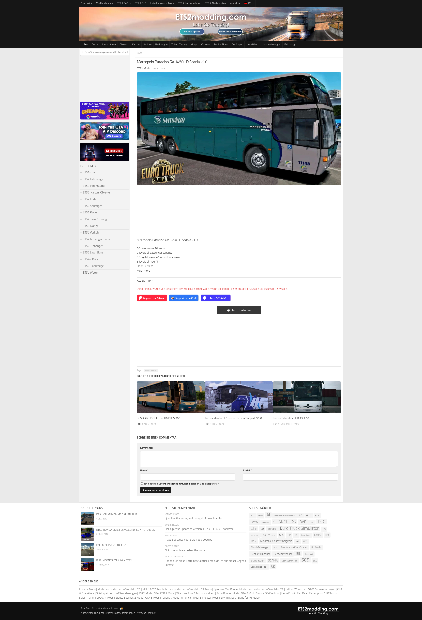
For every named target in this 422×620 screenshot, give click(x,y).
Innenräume (109, 44)
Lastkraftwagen (272, 44)
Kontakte (235, 3)
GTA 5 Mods (152, 597)
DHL (312, 522)
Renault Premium (283, 553)
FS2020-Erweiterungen (321, 589)
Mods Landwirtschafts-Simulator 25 (119, 589)
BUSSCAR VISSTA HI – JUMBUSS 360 (158, 418)
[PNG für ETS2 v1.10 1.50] (87, 549)
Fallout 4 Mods (170, 597)
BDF (317, 515)
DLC (321, 521)
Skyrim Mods (228, 597)
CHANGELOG (284, 521)
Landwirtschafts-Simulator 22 (266, 589)
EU (262, 528)
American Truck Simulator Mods (200, 597)
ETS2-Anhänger (93, 246)
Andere (147, 44)
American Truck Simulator (284, 516)
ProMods (316, 547)
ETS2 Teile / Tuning (95, 219)
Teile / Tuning (179, 44)
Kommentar (146, 447)
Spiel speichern (105, 593)
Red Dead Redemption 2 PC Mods (317, 593)
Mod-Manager (260, 547)
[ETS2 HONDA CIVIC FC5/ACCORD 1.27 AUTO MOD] (87, 534)
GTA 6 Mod (247, 593)
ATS (308, 515)
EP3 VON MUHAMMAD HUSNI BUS (116, 514)
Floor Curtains (150, 370)
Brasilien (265, 522)
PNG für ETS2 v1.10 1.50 (111, 545)
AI (268, 514)
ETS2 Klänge (90, 226)
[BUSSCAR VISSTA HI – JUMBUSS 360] (171, 397)
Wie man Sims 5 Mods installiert (195, 593)
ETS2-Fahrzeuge (93, 266)
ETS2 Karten (90, 199)
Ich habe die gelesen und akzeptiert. (181, 483)
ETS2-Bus (89, 172)
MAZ (297, 541)
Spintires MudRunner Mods (230, 589)
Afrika (260, 516)
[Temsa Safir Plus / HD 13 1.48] (307, 397)
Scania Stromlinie (289, 561)
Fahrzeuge (290, 44)
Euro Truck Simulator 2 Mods (95, 608)
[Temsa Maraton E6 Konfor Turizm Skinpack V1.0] (239, 397)
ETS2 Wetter (91, 272)
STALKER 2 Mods (164, 593)
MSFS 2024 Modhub (154, 589)
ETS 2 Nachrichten (215, 3)
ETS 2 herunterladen (189, 3)
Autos (95, 44)
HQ (296, 535)
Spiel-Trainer (87, 597)
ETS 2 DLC (140, 3)
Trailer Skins (221, 44)
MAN (253, 541)
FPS (324, 529)
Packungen (161, 44)
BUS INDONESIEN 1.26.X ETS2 (114, 560)
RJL (298, 553)
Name (144, 470)
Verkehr (205, 44)
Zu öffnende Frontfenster (294, 547)
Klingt (194, 44)
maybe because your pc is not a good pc (188, 539)
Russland (309, 554)
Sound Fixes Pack (259, 566)
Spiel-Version (269, 535)
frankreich (255, 535)
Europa (272, 528)
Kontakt (151, 612)
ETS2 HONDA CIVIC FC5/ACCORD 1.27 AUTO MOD (125, 529)
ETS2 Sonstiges (92, 206)
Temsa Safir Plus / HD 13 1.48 (291, 418)
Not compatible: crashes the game (185, 550)
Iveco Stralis (305, 535)
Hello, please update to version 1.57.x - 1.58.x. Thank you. (199, 529)
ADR (252, 516)
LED (327, 535)
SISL (315, 561)
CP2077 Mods (105, 597)
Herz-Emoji (288, 593)
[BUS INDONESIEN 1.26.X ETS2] (87, 564)
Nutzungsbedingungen (93, 612)
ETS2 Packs (90, 212)
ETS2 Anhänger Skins (96, 239)
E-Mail (247, 470)
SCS (305, 560)
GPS (281, 534)
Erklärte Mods (87, 589)
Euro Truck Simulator (299, 528)
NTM (275, 548)
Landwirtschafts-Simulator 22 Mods (190, 589)
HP (289, 534)
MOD (305, 541)
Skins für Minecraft (249, 597)
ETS (254, 528)
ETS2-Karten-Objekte (96, 192)
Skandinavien (257, 560)
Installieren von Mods (162, 3)
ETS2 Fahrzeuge (93, 179)
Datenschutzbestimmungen (174, 483)
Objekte (124, 44)
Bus (86, 44)
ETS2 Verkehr (91, 232)
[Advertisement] (239, 213)
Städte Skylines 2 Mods (129, 597)
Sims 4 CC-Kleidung (267, 593)
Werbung (141, 612)
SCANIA (273, 560)
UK (273, 566)
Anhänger (237, 44)
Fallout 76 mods (295, 589)
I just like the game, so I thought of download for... (195, 518)
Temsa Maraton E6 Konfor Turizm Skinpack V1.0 (233, 418)
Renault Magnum (260, 553)
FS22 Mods (145, 593)
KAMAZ (317, 535)
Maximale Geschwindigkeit (276, 541)
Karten (136, 44)
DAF (303, 522)
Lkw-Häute (252, 44)
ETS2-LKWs (90, 259)
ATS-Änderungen (126, 593)
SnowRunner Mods (228, 593)
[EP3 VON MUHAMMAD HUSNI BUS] (87, 518)
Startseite (86, 3)
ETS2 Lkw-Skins (93, 252)
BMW (254, 522)
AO (300, 515)
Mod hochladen (104, 3)
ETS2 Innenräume (94, 186)
